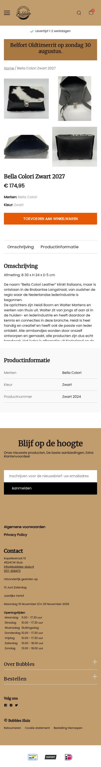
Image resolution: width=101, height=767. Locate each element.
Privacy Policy (15, 534)
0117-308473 (12, 571)
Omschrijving (20, 247)
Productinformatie (60, 247)
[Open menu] (7, 13)
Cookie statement (37, 728)
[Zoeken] (79, 13)
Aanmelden (22, 488)
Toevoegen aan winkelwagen (50, 218)
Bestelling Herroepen (68, 728)
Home (9, 68)
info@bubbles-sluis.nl (19, 567)
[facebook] (5, 705)
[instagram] (11, 705)
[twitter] (16, 705)
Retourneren (12, 728)
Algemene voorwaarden (24, 526)
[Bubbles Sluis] (23, 13)
